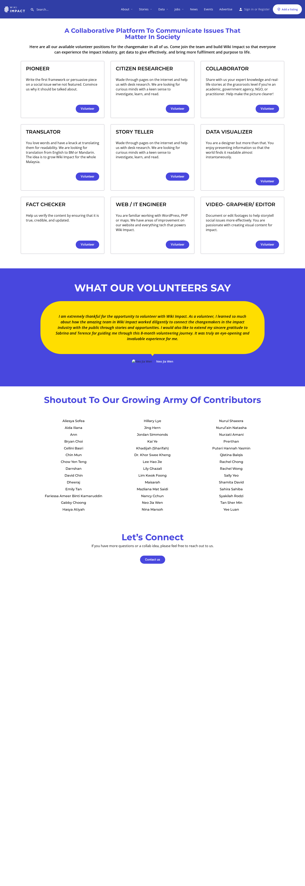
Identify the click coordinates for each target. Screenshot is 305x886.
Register (264, 9)
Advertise (225, 9)
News (194, 9)
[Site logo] (15, 9)
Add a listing (290, 9)
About (125, 9)
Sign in (249, 9)
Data (161, 9)
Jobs (177, 9)
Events (208, 9)
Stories (144, 9)
